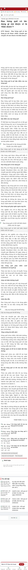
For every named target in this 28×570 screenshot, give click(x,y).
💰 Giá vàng (17, 11)
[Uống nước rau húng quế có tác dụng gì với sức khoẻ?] (5, 440)
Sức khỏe (6, 15)
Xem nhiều (11, 11)
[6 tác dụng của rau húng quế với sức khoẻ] (5, 448)
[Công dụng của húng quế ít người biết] (5, 433)
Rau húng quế (18, 455)
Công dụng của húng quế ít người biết (19, 432)
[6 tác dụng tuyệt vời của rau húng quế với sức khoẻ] (5, 426)
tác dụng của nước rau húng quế (9, 453)
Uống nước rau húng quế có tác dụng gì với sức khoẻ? (19, 439)
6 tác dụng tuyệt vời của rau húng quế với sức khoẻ (19, 425)
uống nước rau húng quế (8, 455)
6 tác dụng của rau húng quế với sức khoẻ (19, 446)
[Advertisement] (14, 51)
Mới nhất (4, 11)
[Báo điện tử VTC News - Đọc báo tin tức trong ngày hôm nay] (9, 8)
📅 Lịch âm (23, 11)
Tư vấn (12, 15)
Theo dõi (21, 564)
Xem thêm (13, 517)
